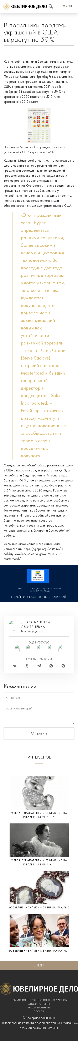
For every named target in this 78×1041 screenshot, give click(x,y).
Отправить (39, 733)
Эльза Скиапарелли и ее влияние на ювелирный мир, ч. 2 (39, 815)
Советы (39, 1011)
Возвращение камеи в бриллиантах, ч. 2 (39, 907)
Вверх (40, 965)
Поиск (51, 6)
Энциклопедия (39, 1004)
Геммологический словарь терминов (39, 1000)
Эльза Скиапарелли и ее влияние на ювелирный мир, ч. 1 (39, 862)
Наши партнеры (39, 1008)
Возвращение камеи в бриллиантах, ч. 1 (39, 951)
